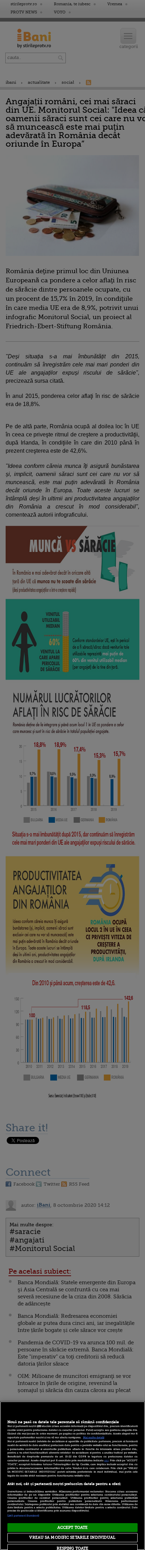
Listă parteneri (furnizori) (23, 1515)
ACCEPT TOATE (72, 1527)
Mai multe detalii (93, 1437)
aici (106, 1460)
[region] (72, 1475)
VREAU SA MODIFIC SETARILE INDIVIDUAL (72, 1537)
